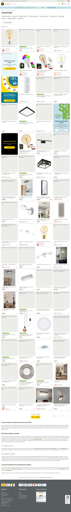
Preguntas (3, 492)
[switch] (68, 502)
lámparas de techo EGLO (17, 469)
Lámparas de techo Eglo (23, 16)
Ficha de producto (7, 50)
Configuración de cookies (6, 505)
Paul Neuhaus (9, 470)
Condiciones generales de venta (7, 499)
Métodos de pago (4, 495)
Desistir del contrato (5, 502)
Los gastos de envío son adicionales (45, 477)
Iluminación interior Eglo (44, 16)
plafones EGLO (64, 448)
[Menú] (69, 495)
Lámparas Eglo (12, 10)
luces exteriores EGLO (37, 439)
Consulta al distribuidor (23, 496)
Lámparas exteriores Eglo (6, 16)
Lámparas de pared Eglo (11, 18)
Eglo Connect (15, 16)
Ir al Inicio (2, 10)
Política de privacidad (5, 493)
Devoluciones (3, 503)
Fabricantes (7, 10)
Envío (2, 496)
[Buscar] (11, 4)
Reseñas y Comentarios (23, 495)
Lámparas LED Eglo (53, 16)
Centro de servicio (60, 1)
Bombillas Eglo (61, 16)
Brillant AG (62, 469)
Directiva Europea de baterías (6, 498)
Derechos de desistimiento (6, 501)
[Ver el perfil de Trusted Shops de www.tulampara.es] (44, 497)
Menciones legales (22, 498)
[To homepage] (5, 4)
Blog (19, 492)
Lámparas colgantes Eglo (33, 16)
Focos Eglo (4, 18)
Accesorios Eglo (20, 18)
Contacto (20, 493)
